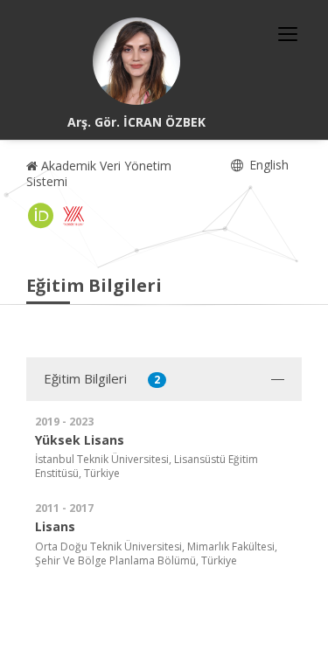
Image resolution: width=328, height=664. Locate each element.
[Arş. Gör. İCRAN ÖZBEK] (136, 61)
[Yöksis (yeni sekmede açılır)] (73, 216)
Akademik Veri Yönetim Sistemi (98, 173)
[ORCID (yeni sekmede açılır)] (41, 216)
